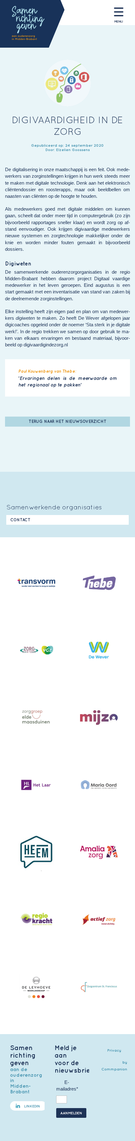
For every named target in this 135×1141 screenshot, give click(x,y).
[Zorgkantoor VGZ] (36, 651)
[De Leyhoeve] (36, 988)
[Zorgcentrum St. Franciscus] (98, 988)
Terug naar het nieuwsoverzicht (67, 421)
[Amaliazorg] (98, 853)
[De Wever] (98, 651)
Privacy (114, 1050)
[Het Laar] (36, 786)
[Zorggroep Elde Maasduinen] (36, 718)
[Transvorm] (36, 584)
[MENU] (118, 12)
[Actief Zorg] (98, 920)
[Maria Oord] (98, 785)
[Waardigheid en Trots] (36, 921)
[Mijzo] (98, 718)
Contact (20, 520)
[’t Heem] (36, 853)
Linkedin (32, 1106)
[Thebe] (98, 583)
